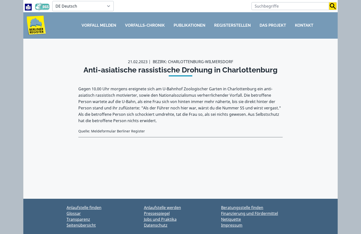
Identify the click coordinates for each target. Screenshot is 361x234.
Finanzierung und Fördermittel (249, 213)
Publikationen (189, 25)
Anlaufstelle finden (84, 207)
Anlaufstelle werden (162, 207)
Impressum (231, 225)
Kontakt (304, 25)
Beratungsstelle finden (242, 207)
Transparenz (78, 219)
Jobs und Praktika (160, 219)
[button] (333, 6)
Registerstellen (232, 25)
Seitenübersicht (81, 225)
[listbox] (83, 6)
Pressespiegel (157, 213)
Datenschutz (155, 225)
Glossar (74, 213)
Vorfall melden (99, 25)
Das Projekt (273, 25)
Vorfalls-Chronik (145, 25)
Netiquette (231, 219)
